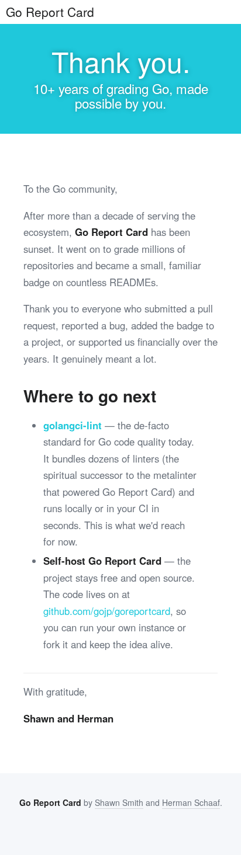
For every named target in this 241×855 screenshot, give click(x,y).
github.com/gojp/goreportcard (106, 611)
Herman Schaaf (191, 802)
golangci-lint (72, 425)
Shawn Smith (119, 802)
